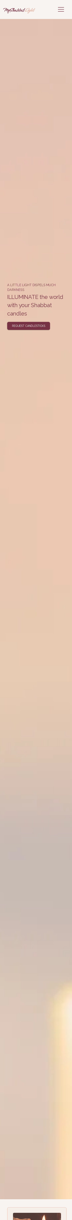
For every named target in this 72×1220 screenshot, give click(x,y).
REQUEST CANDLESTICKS (28, 325)
